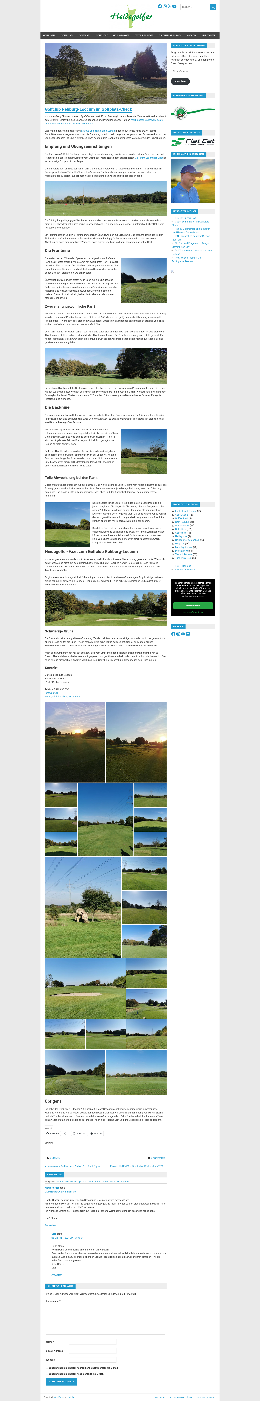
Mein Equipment (183, 547)
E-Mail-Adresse (55, 1350)
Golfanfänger (121, 35)
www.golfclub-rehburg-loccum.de (62, 696)
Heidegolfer (208, 35)
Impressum (159, 1397)
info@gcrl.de (51, 692)
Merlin (71, 1397)
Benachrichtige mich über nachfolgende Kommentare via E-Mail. (84, 1367)
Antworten (50, 1225)
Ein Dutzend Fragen (170, 35)
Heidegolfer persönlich (187, 540)
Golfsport (102, 35)
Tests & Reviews (144, 35)
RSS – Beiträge (183, 566)
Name (50, 1341)
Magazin (191, 35)
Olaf (53, 1233)
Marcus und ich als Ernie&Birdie (98, 130)
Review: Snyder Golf (185, 218)
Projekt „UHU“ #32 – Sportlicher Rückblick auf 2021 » (138, 1166)
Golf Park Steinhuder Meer (149, 157)
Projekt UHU (181, 550)
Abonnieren (180, 81)
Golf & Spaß (181, 514)
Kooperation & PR (205, 1397)
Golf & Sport (181, 518)
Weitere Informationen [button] (193, 612)
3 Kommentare (158, 1158)
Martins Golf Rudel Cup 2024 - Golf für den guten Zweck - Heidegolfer (92, 1181)
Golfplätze (49, 35)
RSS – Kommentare (185, 569)
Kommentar (53, 1301)
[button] (75, 742)
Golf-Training (182, 522)
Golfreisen (67, 35)
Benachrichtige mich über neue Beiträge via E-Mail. (76, 1373)
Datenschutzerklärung (181, 1397)
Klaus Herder (52, 1187)
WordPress (59, 1397)
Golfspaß (85, 35)
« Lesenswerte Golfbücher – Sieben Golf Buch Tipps (72, 1166)
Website (50, 1359)
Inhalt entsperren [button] (193, 606)
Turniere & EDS (183, 558)
